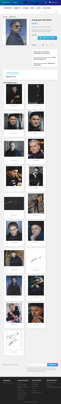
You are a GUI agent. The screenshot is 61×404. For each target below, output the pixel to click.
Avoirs (33, 388)
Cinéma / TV (17, 8)
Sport (32, 8)
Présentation (20, 390)
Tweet (42, 44)
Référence (9, 77)
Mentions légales (22, 385)
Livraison (19, 383)
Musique (26, 8)
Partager (38, 44)
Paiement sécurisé (22, 393)
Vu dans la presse (22, 395)
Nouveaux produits (8, 383)
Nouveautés (8, 8)
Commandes (35, 386)
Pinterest (51, 44)
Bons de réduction (36, 392)
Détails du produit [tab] (12, 73)
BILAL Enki (14, 105)
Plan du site (20, 399)
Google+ (46, 44)
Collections (47, 8)
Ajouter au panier (47, 38)
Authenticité (20, 397)
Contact (15, 2)
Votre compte (36, 380)
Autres (38, 8)
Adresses (34, 390)
